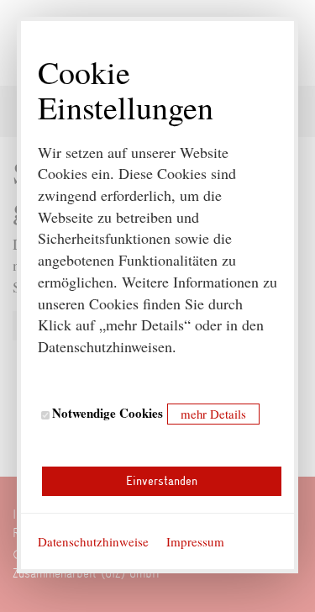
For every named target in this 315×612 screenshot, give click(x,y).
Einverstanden (161, 481)
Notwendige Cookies (106, 413)
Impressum (195, 541)
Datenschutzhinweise (93, 541)
